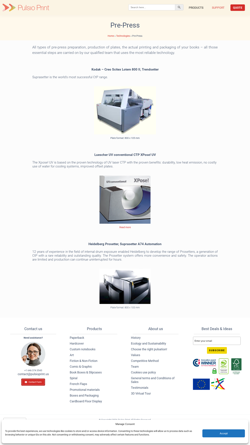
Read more (125, 227)
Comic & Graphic (81, 366)
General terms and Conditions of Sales (152, 380)
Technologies (123, 36)
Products (196, 7)
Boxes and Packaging (84, 395)
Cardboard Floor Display (86, 401)
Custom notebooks (82, 349)
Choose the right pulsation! (149, 349)
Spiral (73, 378)
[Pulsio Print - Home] (26, 7)
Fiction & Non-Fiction (83, 361)
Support (218, 7)
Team (135, 366)
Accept (224, 433)
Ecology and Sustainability (148, 343)
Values (135, 355)
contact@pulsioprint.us (33, 374)
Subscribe (217, 350)
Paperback (77, 337)
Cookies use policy (143, 372)
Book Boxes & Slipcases (86, 372)
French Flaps (78, 384)
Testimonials (139, 387)
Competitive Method (145, 361)
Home (111, 36)
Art (72, 355)
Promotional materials (85, 389)
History (136, 337)
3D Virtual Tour (141, 393)
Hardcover (77, 343)
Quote (237, 7)
